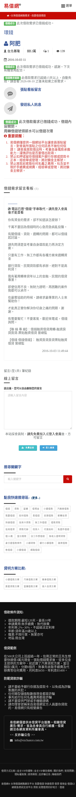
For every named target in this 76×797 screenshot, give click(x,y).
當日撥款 (22, 536)
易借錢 (36, 515)
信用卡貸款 (25, 522)
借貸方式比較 (8, 771)
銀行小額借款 (47, 543)
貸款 (16, 509)
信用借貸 (10, 529)
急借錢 (8, 550)
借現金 (35, 509)
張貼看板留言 (30, 90)
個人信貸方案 (49, 586)
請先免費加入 (36, 434)
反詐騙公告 (22, 734)
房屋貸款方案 (12, 586)
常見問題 (69, 771)
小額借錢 (21, 550)
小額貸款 (30, 543)
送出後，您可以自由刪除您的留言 (23, 388)
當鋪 (25, 509)
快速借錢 (10, 522)
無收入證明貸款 (57, 536)
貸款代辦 (23, 529)
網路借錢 (35, 550)
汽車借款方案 (31, 579)
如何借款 (23, 515)
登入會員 (55, 434)
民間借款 (48, 515)
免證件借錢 (63, 529)
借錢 (7, 509)
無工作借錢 (41, 522)
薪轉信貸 (62, 515)
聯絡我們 (56, 774)
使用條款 (32, 774)
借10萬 (9, 536)
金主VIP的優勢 (25, 771)
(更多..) (35, 497)
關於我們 (58, 771)
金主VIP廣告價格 (43, 771)
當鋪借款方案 (31, 586)
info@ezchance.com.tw (29, 740)
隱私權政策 (20, 774)
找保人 (36, 529)
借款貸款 (55, 522)
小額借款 (48, 509)
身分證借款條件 (13, 543)
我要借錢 (10, 515)
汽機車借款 (63, 509)
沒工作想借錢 (38, 536)
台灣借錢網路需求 (20, 15)
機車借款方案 (49, 579)
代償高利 (48, 529)
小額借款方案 (12, 579)
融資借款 (62, 543)
